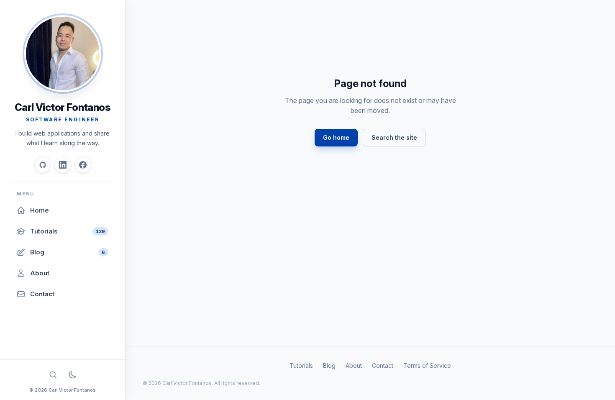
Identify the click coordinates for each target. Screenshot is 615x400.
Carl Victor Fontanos (62, 107)
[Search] (53, 375)
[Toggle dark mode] (72, 375)
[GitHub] (42, 164)
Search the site (394, 137)
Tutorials (301, 365)
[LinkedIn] (62, 164)
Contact (382, 365)
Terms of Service (427, 365)
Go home (336, 137)
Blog (329, 365)
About (354, 365)
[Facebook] (82, 164)
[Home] (63, 53)
